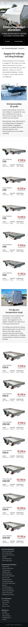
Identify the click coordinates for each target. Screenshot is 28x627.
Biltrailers (4, 557)
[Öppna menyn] (3, 3)
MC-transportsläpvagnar (8, 583)
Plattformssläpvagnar (8, 568)
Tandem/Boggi (18, 41)
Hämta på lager (6, 615)
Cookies (4, 619)
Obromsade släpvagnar (8, 555)
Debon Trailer (5, 602)
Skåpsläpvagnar (6, 572)
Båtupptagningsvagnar (8, 594)
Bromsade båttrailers (7, 589)
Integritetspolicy (6, 617)
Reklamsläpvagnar (7, 579)
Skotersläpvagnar (7, 558)
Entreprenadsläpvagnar (8, 551)
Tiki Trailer (5, 604)
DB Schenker (5, 614)
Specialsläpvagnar (7, 560)
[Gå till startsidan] (14, 3)
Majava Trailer (6, 606)
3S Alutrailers (5, 600)
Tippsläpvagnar (6, 570)
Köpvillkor (4, 612)
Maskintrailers (6, 566)
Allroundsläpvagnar (7, 553)
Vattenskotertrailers (7, 592)
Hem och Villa (5, 577)
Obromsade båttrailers (8, 591)
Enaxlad (7, 41)
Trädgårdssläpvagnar (7, 581)
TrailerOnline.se (18, 625)
